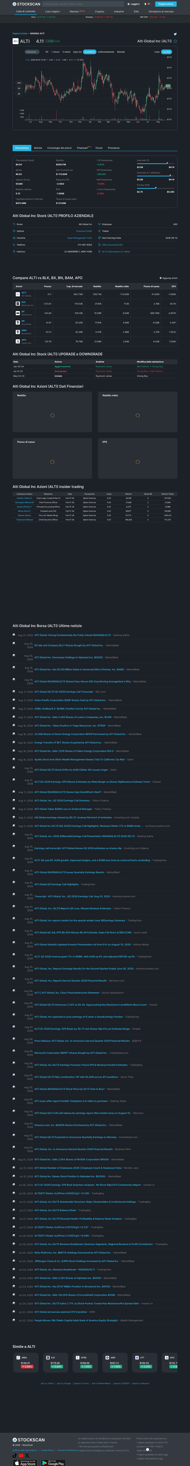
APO (24, 340)
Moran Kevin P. (24, 511)
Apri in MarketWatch (101, 1383)
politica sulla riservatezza (25, 1450)
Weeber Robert (24, 515)
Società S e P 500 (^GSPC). (150, 1446)
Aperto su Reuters (140, 1383)
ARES (24, 1357)
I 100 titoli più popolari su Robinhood (95, 1446)
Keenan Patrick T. (24, 507)
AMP (113, 1357)
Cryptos (99, 11)
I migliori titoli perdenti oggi (150, 1458)
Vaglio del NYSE (144, 1450)
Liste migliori (52, 11)
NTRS (83, 1357)
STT (142, 1357)
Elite (136, 11)
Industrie (119, 11)
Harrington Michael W (24, 502)
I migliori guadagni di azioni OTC (152, 1442)
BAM (24, 330)
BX (23, 311)
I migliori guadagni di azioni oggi (152, 1454)
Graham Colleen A (24, 498)
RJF (53, 1357)
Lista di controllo (25, 11)
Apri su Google (64, 1383)
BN (23, 321)
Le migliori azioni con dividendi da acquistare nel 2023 (104, 1438)
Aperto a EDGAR (121, 1383)
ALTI (24, 292)
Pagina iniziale (20, 33)
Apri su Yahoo (47, 1383)
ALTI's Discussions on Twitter (116, 251)
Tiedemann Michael (24, 520)
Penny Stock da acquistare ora (152, 1438)
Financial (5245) (84, 231)
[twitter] (175, 34)
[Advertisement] (95, 138)
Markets (77, 11)
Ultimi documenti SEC (112, 244)
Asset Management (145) (80, 238)
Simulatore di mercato (161, 11)
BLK (24, 302)
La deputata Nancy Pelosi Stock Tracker (97, 1442)
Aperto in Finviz (81, 1383)
